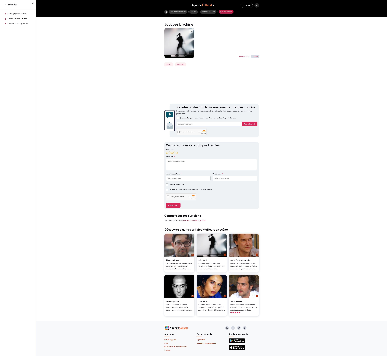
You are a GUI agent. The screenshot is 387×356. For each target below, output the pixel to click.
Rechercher (11, 4)
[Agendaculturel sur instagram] (239, 328)
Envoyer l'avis (173, 205)
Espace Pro (201, 340)
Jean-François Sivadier (240, 260)
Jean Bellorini (236, 301)
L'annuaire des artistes (16, 19)
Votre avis (170, 157)
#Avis (169, 64)
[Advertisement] (211, 85)
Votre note (170, 149)
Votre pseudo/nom (173, 174)
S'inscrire (246, 5)
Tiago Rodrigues (173, 260)
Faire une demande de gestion (193, 220)
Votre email (217, 174)
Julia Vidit (202, 260)
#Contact (180, 64)
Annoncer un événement (206, 343)
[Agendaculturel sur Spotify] (245, 328)
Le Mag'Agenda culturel (16, 14)
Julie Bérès (202, 301)
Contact (167, 350)
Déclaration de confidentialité (175, 347)
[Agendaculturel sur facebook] (233, 328)
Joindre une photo (177, 184)
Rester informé (249, 124)
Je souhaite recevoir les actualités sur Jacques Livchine (191, 189)
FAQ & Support (170, 340)
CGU (166, 343)
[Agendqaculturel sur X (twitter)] (227, 328)
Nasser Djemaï (172, 301)
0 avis (256, 56)
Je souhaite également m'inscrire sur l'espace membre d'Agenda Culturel (208, 118)
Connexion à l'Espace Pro (16, 23)
